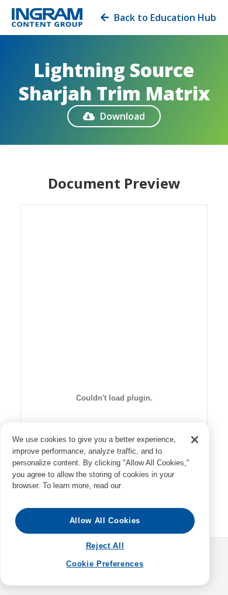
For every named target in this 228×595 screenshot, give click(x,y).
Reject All (105, 545)
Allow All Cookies (105, 520)
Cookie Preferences (104, 563)
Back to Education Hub (158, 17)
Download (114, 116)
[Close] (195, 440)
